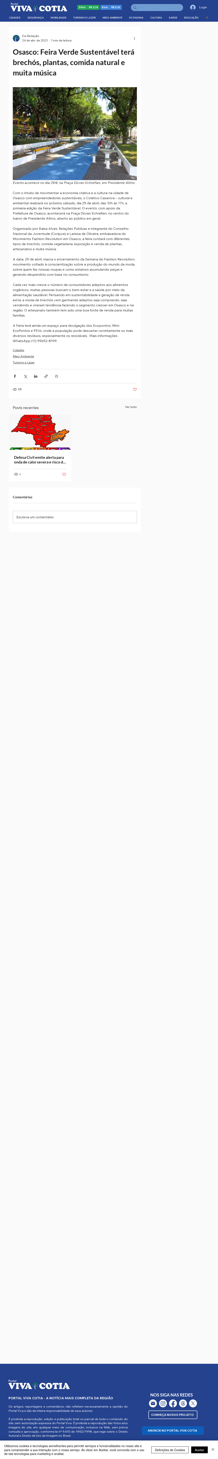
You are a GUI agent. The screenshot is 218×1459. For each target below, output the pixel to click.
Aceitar (199, 1450)
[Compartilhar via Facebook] (15, 376)
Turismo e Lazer (24, 362)
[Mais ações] (134, 38)
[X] (193, 1403)
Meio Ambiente (23, 356)
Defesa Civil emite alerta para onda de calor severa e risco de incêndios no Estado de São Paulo (39, 459)
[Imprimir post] (56, 376)
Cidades (18, 350)
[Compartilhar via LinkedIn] (36, 376)
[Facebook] (173, 1403)
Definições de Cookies (170, 1450)
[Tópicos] (183, 1403)
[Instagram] (163, 1403)
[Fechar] (212, 1450)
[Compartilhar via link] (46, 376)
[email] (153, 1403)
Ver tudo (131, 407)
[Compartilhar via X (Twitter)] (25, 376)
